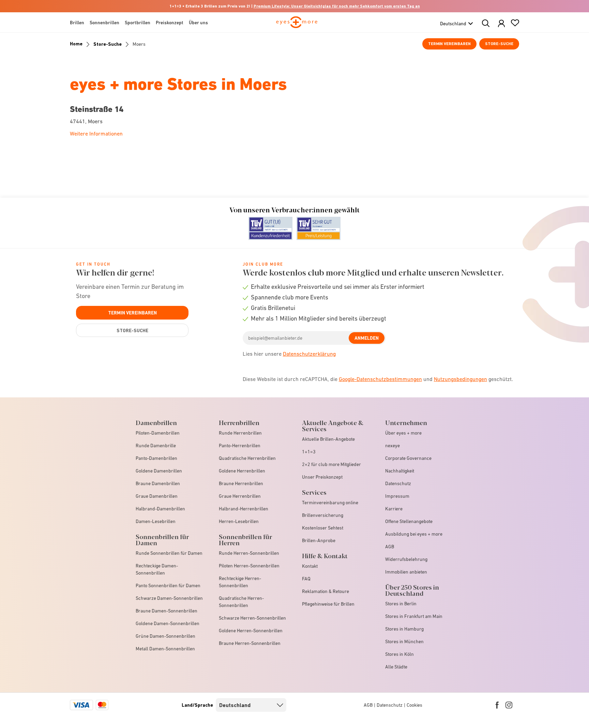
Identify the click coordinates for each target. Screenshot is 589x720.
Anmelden (366, 338)
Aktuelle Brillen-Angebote (328, 439)
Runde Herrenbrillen (240, 433)
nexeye (392, 445)
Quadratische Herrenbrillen (247, 458)
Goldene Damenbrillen (159, 471)
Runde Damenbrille (156, 445)
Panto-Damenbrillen (156, 458)
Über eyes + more (403, 433)
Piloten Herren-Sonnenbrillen (249, 565)
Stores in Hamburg (404, 629)
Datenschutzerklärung (309, 354)
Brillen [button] (77, 22)
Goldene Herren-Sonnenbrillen (251, 630)
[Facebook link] (497, 705)
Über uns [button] (198, 22)
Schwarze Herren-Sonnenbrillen (252, 618)
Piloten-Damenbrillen (158, 433)
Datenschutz (398, 483)
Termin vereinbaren (449, 43)
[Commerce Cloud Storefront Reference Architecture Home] (297, 25)
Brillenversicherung (322, 515)
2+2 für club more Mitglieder (331, 464)
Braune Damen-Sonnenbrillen (166, 610)
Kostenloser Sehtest (322, 528)
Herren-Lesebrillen (239, 521)
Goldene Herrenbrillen (242, 471)
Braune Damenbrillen (158, 483)
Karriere (394, 508)
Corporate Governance (408, 458)
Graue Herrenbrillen (240, 496)
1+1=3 (309, 451)
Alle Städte (396, 666)
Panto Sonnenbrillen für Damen (168, 585)
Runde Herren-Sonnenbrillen (249, 553)
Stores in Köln (399, 654)
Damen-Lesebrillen (156, 521)
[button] (501, 23)
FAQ (306, 578)
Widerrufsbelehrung (406, 559)
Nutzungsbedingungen (460, 379)
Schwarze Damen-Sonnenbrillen (169, 598)
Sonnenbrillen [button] (104, 22)
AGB (389, 546)
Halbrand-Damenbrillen (160, 508)
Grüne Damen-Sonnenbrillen (165, 636)
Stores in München (404, 641)
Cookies (414, 705)
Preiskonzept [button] (169, 22)
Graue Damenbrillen (157, 496)
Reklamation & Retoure (325, 591)
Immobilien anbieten (406, 572)
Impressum (397, 496)
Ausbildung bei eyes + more (413, 534)
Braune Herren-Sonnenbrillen (250, 643)
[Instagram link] (508, 705)
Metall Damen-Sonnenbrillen (165, 648)
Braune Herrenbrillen (241, 483)
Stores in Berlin (401, 603)
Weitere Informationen (96, 133)
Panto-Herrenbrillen (239, 445)
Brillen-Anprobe (318, 540)
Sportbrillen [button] (137, 22)
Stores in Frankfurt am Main (413, 616)
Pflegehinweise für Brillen (328, 604)
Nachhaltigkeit (399, 471)
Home (76, 43)
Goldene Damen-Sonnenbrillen (167, 623)
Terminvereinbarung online (330, 502)
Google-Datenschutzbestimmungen (380, 379)
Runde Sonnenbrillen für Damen (169, 553)
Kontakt (310, 566)
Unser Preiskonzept (322, 477)
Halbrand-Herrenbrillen (243, 508)
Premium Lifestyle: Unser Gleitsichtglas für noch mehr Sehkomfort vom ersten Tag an (337, 6)
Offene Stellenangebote (409, 521)
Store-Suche (499, 43)
